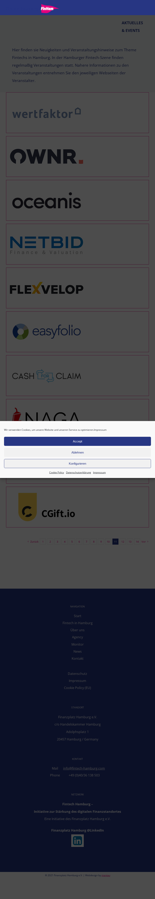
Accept (77, 441)
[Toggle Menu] (146, 9)
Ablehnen (77, 452)
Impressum (100, 430)
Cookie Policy (56, 472)
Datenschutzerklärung (78, 472)
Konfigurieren (77, 463)
